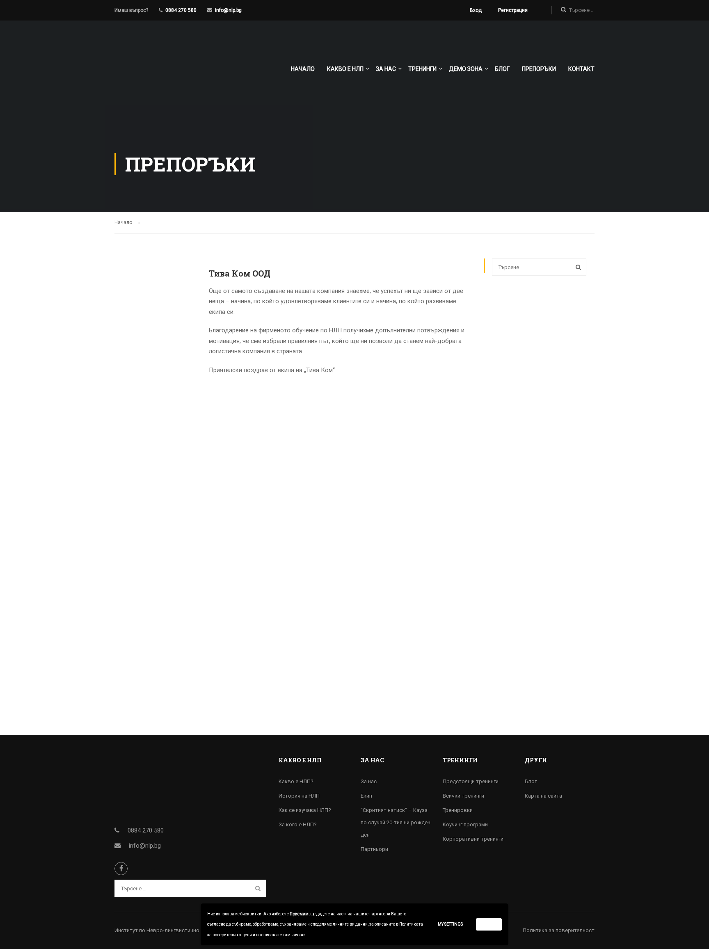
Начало (303, 69)
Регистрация (513, 10)
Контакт (581, 69)
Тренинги (422, 69)
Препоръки (539, 69)
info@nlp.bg (228, 10)
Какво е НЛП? (296, 781)
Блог (502, 69)
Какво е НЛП (345, 69)
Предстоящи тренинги (471, 781)
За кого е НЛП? (298, 824)
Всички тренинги (463, 796)
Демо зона (466, 69)
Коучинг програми (465, 824)
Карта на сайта (543, 796)
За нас (386, 69)
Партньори (374, 849)
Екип (366, 796)
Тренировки (458, 810)
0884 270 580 (181, 10)
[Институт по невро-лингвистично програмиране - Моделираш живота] (170, 72)
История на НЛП (299, 796)
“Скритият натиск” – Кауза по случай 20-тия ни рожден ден (395, 822)
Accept (489, 924)
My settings (450, 924)
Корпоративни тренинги (473, 839)
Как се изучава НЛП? (305, 810)
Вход (476, 10)
